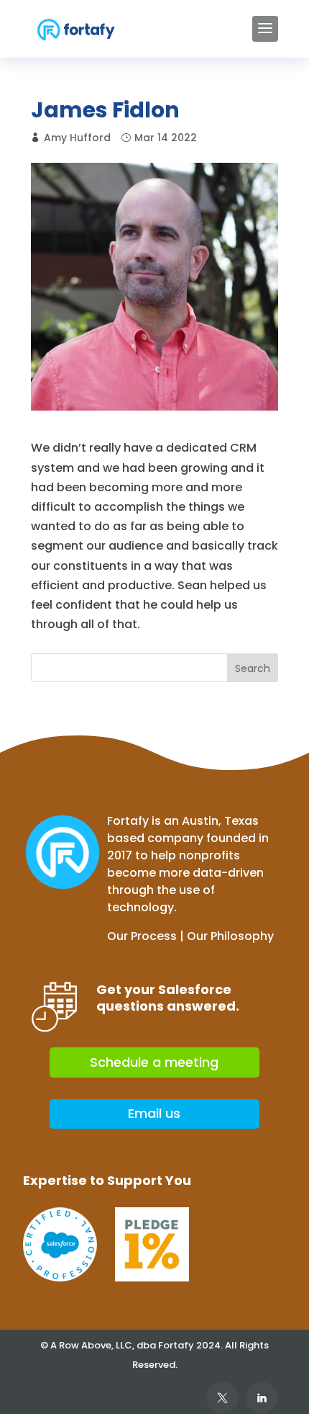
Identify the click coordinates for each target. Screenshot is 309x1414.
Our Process (142, 936)
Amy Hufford (77, 137)
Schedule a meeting (154, 1062)
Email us (154, 1113)
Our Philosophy (230, 936)
